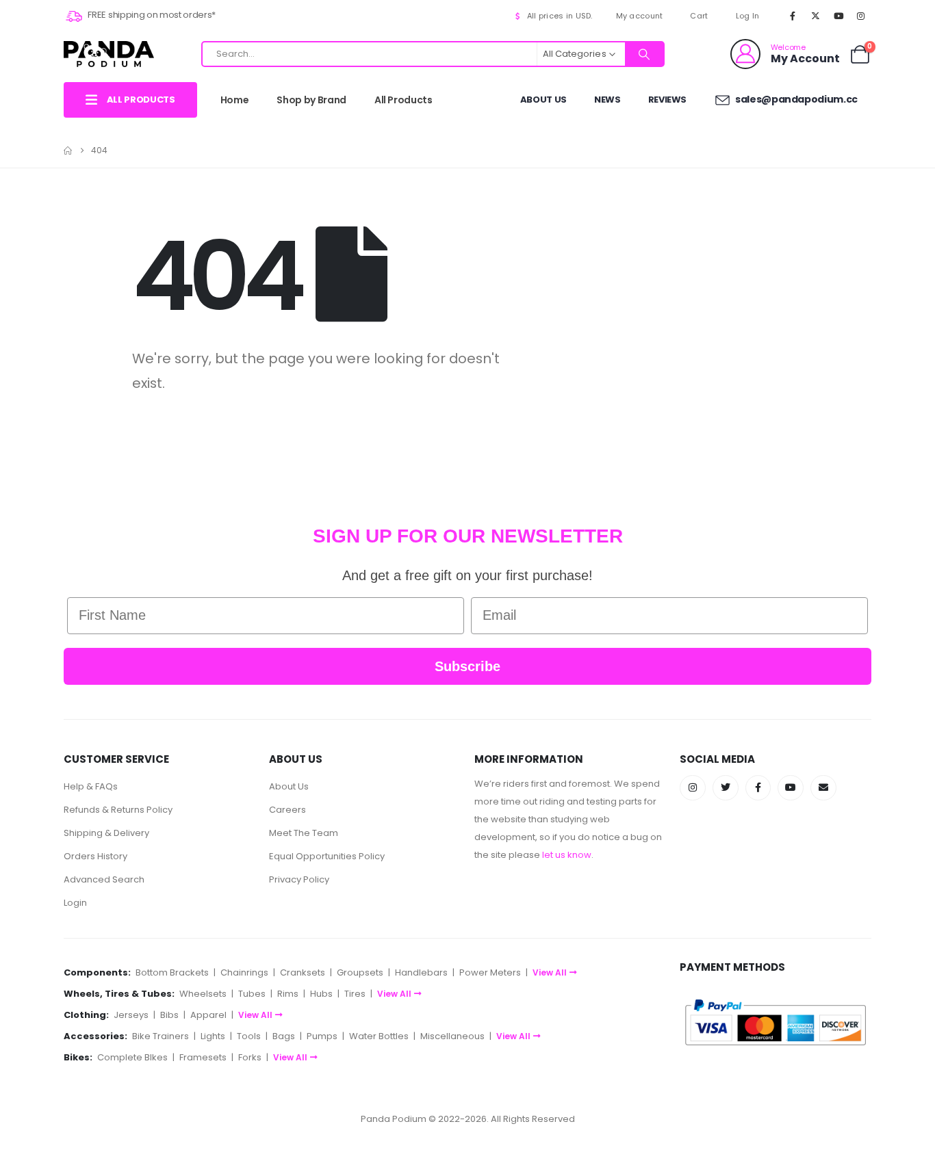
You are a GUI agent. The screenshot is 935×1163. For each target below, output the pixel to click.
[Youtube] (838, 15)
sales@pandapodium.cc (795, 99)
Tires (355, 993)
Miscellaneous (452, 1036)
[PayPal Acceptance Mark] (775, 1021)
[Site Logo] (109, 53)
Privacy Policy (299, 879)
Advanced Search (104, 879)
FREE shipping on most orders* (151, 14)
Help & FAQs (91, 786)
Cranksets (302, 972)
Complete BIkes (132, 1057)
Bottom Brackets (172, 972)
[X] (815, 15)
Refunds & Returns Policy (118, 809)
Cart (699, 15)
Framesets (203, 1057)
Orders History (95, 856)
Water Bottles (379, 1036)
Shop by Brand (311, 100)
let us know (566, 854)
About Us (543, 99)
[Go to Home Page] (68, 150)
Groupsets (360, 972)
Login (75, 902)
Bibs (169, 1014)
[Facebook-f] (758, 788)
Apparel (208, 1014)
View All (550, 972)
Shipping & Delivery (106, 832)
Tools (249, 1036)
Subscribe (467, 666)
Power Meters (490, 972)
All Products (403, 100)
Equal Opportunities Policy (327, 856)
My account (639, 15)
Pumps (322, 1036)
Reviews (667, 99)
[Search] (644, 54)
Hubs (321, 993)
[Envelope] (823, 788)
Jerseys (131, 1014)
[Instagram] (861, 15)
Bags (283, 1036)
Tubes (252, 993)
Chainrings (244, 972)
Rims (287, 993)
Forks (249, 1057)
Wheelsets (203, 993)
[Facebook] (792, 15)
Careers (287, 809)
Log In (748, 15)
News (607, 99)
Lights (213, 1036)
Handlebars (421, 972)
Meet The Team (303, 832)
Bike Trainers (160, 1036)
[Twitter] (726, 788)
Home (234, 100)
